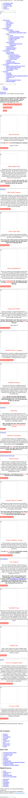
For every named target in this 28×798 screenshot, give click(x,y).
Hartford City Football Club (13, 63)
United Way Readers (14, 31)
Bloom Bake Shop (5, 185)
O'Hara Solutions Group (6, 555)
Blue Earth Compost (5, 209)
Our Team (8, 25)
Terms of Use (6, 745)
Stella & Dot (3, 655)
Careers (5, 7)
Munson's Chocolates (5, 452)
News (4, 742)
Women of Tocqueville (15, 56)
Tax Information (7, 4)
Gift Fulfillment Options (12, 68)
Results (5, 739)
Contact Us (6, 8)
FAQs (7, 78)
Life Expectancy (10, 42)
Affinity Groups (10, 53)
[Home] (3, 92)
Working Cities (13, 39)
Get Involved (6, 50)
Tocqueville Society (14, 55)
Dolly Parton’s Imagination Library (18, 32)
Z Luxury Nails (4, 718)
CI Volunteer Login (8, 3)
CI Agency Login (7, 6)
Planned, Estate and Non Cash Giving (15, 66)
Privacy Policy (6, 743)
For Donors (6, 64)
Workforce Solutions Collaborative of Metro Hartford (11, 764)
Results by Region (10, 49)
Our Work (5, 738)
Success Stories (10, 46)
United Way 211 (10, 77)
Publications (9, 74)
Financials (8, 24)
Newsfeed (8, 73)
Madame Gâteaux (4, 403)
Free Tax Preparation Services (16, 36)
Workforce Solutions (14, 38)
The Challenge (9, 23)
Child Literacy (9, 29)
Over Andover (4, 585)
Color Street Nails (4, 245)
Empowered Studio (5, 328)
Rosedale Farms (4, 623)
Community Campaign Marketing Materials (17, 75)
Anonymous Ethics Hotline (9, 752)
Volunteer (8, 60)
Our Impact (6, 28)
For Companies (10, 52)
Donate (5, 746)
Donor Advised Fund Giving (13, 67)
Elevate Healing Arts (5, 286)
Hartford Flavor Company (6, 360)
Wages (7, 34)
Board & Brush (4, 148)
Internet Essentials (10, 81)
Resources (5, 71)
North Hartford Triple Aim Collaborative (15, 44)
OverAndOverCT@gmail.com (18, 578)
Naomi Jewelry (4, 478)
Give (4, 86)
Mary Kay (3, 429)
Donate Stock (9, 70)
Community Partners (11, 48)
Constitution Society (14, 57)
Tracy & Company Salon (6, 683)
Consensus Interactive (19, 793)
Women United (13, 59)
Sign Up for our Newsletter (9, 776)
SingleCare (12, 41)
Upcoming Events (10, 62)
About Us (8, 21)
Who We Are (6, 20)
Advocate (5, 88)
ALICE (11, 35)
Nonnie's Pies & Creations (6, 517)
